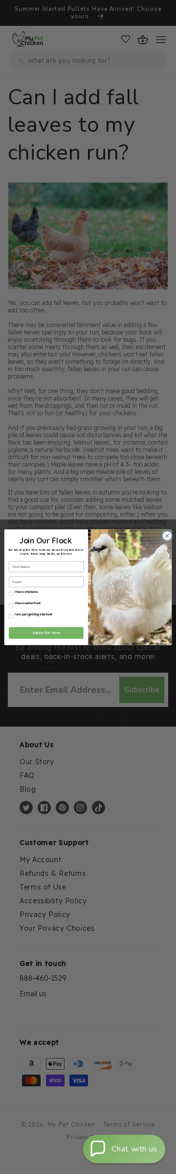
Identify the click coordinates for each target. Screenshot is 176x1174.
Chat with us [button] (134, 1149)
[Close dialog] (166, 535)
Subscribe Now (46, 632)
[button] (124, 1149)
